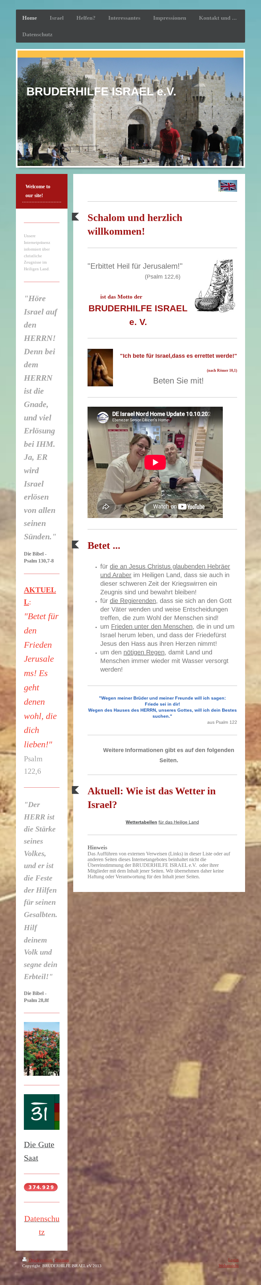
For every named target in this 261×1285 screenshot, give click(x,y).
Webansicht (229, 1265)
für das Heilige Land (179, 822)
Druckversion (40, 1260)
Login (233, 1259)
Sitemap (62, 1260)
